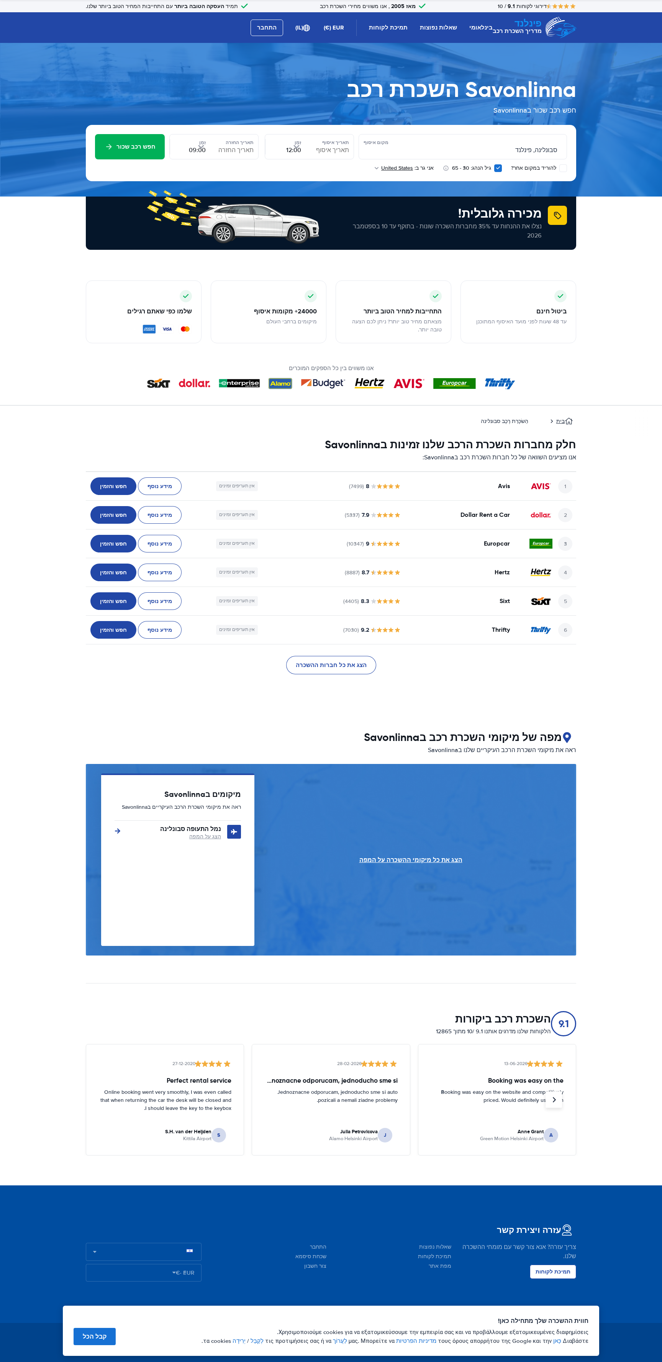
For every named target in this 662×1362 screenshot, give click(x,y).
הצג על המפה (205, 836)
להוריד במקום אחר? (534, 168)
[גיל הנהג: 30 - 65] (498, 168)
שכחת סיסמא (310, 1256)
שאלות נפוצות (438, 27)
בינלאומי (481, 27)
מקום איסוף (376, 142)
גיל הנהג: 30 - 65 (471, 168)
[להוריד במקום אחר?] (563, 168)
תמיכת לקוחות (388, 27)
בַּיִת (560, 421)
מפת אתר (440, 1266)
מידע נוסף (159, 486)
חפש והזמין (113, 486)
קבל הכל (95, 1336)
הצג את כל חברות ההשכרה (331, 665)
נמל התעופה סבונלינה (190, 828)
